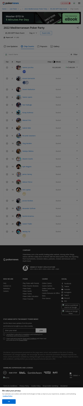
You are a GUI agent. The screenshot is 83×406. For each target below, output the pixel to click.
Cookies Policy (7, 396)
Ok (9, 401)
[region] (41, 396)
